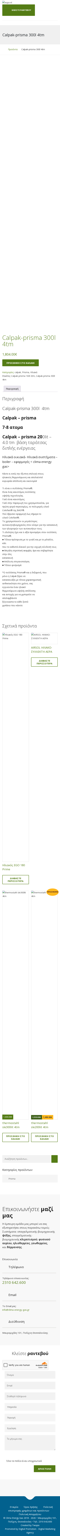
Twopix (35, 1525)
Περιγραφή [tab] (12, 388)
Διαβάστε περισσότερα (15, 880)
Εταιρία (14, 1506)
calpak (18, 372)
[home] (3, 49)
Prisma (25, 372)
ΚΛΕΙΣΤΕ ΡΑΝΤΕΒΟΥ (21, 10)
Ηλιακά (33, 372)
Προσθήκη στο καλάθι (20, 362)
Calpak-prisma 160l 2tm (23, 375)
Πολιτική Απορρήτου (30, 1514)
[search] (54, 1159)
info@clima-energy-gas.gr (16, 1309)
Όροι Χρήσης (31, 1506)
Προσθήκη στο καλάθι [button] (15, 1137)
